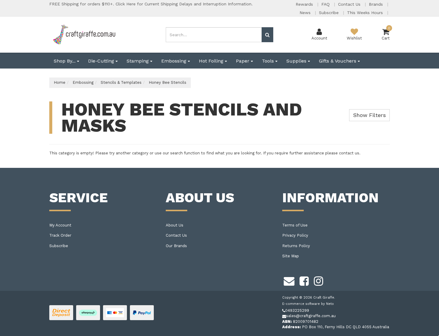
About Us (174, 225)
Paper (243, 61)
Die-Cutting (102, 61)
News (306, 12)
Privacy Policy (295, 235)
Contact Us (350, 4)
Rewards (305, 4)
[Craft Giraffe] (83, 34)
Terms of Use (295, 225)
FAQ (326, 4)
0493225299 (297, 310)
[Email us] (289, 280)
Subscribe (329, 12)
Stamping (138, 61)
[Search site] (267, 34)
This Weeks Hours (365, 12)
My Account (60, 225)
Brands (376, 4)
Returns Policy (296, 246)
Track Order (60, 235)
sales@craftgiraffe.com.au (311, 316)
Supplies (297, 61)
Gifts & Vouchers (338, 61)
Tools (268, 61)
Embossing (174, 61)
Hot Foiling (212, 61)
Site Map (290, 256)
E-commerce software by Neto (308, 304)
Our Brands (176, 246)
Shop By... (65, 61)
